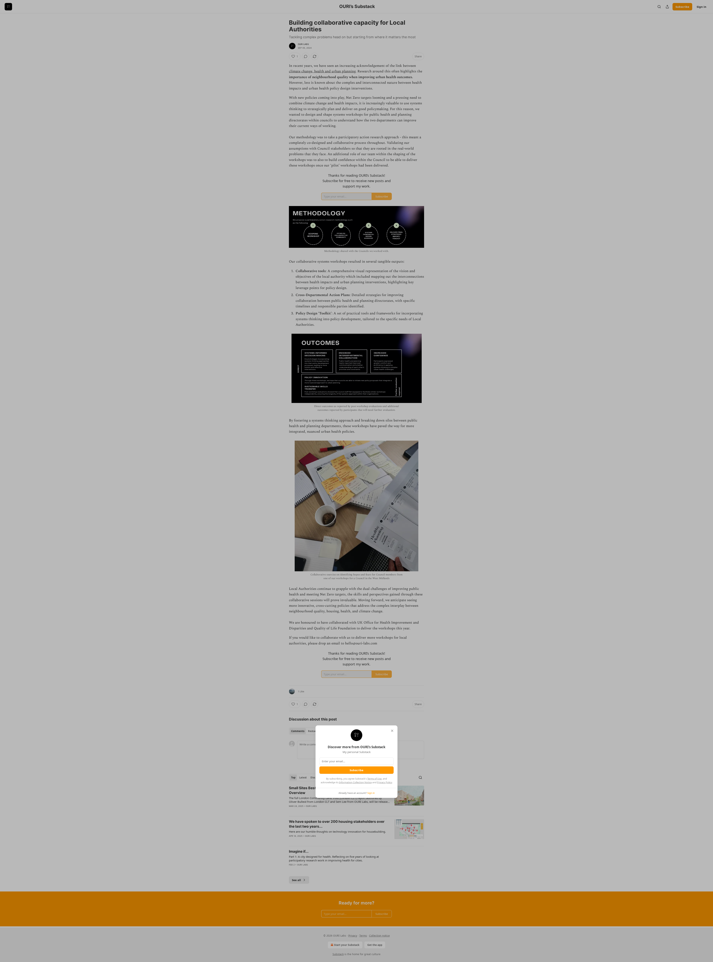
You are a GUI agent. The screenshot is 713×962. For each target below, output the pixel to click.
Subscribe (356, 770)
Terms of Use (374, 778)
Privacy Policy (384, 782)
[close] (392, 731)
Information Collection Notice (355, 782)
